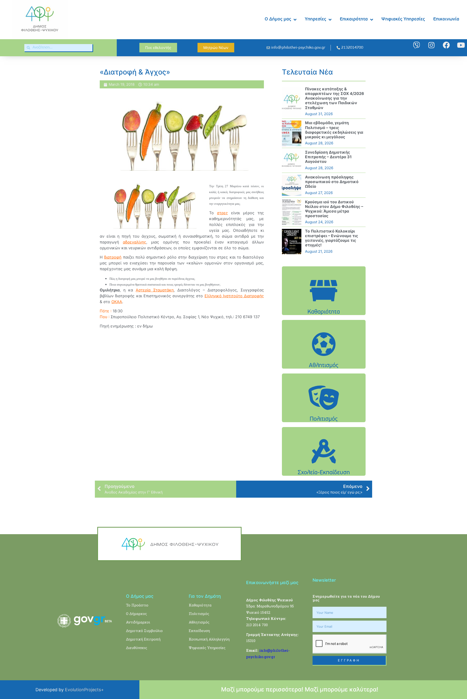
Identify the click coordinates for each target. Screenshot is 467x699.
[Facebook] (446, 45)
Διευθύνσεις (136, 647)
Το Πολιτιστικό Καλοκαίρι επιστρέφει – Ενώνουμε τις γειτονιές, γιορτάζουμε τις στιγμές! (331, 238)
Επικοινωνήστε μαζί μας (272, 582)
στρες (222, 212)
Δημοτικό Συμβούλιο (144, 630)
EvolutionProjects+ (84, 689)
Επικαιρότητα (354, 19)
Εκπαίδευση (199, 630)
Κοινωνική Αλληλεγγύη (209, 639)
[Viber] (416, 45)
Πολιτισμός (199, 613)
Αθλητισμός (199, 622)
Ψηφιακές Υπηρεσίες (403, 19)
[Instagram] (431, 45)
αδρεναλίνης (134, 242)
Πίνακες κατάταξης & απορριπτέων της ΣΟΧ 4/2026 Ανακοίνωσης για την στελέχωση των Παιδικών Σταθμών (334, 98)
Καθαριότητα (200, 605)
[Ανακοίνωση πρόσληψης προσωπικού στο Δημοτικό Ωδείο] (291, 185)
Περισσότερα (324, 303)
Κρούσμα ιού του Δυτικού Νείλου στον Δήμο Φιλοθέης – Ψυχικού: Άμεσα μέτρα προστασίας (334, 208)
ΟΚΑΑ (116, 301)
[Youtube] (461, 45)
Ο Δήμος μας (278, 19)
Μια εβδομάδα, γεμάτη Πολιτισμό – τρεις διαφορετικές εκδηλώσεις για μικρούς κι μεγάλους (334, 129)
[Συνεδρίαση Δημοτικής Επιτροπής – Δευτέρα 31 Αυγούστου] (291, 160)
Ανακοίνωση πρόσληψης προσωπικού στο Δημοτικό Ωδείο (332, 182)
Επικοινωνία (446, 19)
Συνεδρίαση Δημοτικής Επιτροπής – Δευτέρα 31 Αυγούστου (328, 157)
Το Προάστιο (137, 605)
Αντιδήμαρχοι (138, 622)
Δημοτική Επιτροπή (143, 639)
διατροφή (112, 257)
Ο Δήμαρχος (136, 613)
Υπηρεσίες (315, 19)
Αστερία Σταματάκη (155, 290)
